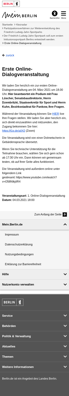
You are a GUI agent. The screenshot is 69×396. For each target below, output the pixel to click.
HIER (55, 113)
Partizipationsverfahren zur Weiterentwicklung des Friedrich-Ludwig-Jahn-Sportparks (32, 30)
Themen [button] (7, 356)
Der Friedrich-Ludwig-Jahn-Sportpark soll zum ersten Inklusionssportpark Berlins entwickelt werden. (33, 37)
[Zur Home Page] (19, 14)
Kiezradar (21, 24)
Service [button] (7, 315)
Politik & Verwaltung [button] (16, 336)
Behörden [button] (9, 326)
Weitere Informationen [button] (18, 367)
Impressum (12, 234)
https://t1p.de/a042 (13, 130)
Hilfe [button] (5, 274)
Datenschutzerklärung (19, 244)
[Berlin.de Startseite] (12, 302)
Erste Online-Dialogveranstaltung (22, 43)
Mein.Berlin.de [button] (12, 224)
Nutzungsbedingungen (19, 254)
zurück (10, 55)
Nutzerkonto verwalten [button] (18, 284)
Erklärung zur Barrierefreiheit (23, 264)
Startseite (7, 24)
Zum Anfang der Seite (48, 214)
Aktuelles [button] (8, 346)
